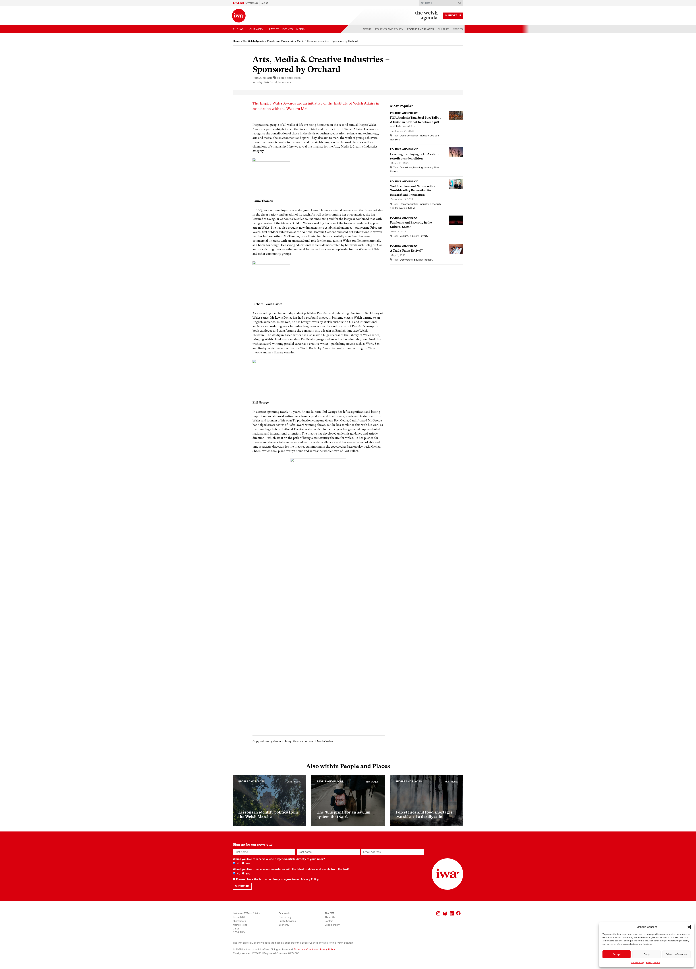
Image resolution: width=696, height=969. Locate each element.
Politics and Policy (389, 29)
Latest (274, 29)
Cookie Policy (637, 962)
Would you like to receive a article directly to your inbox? (279, 859)
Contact (329, 921)
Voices (458, 29)
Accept (616, 954)
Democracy (406, 259)
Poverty (424, 235)
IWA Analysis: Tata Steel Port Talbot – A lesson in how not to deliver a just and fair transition (416, 122)
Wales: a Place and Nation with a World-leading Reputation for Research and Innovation (413, 190)
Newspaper (285, 82)
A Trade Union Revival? (406, 250)
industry (257, 82)
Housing (418, 167)
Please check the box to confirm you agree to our (277, 879)
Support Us (453, 15)
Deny (646, 954)
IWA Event (270, 82)
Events (287, 29)
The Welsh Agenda (253, 41)
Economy (284, 924)
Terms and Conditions (306, 949)
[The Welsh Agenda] (426, 16)
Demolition (406, 167)
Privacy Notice (653, 962)
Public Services (287, 921)
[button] (689, 927)
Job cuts (435, 135)
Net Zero (395, 139)
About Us (330, 917)
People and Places (420, 29)
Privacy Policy (310, 879)
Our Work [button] (256, 29)
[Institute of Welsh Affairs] (239, 15)
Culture (444, 29)
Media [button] (300, 29)
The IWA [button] (238, 29)
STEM (411, 208)
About (367, 29)
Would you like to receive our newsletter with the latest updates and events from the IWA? (291, 869)
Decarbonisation (409, 135)
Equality (418, 259)
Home (236, 41)
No (238, 863)
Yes (247, 863)
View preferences (676, 954)
